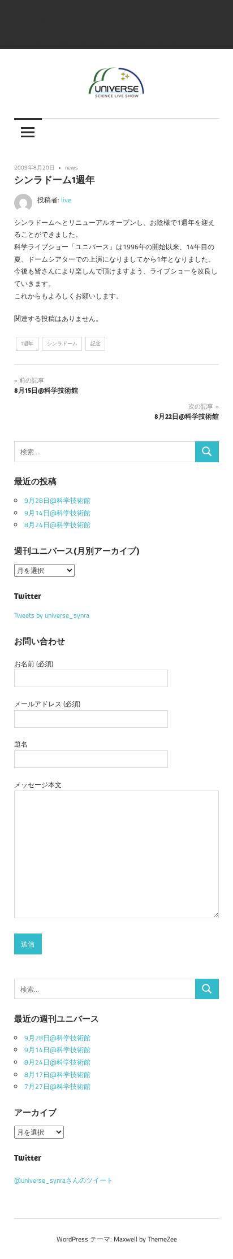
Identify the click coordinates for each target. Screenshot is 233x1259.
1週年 (26, 343)
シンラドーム (62, 343)
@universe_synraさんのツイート (63, 1180)
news (71, 167)
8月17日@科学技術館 (57, 1074)
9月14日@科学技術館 (57, 512)
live (66, 199)
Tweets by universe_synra (51, 615)
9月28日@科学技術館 (57, 500)
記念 (95, 343)
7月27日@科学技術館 (57, 1086)
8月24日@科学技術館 (57, 524)
